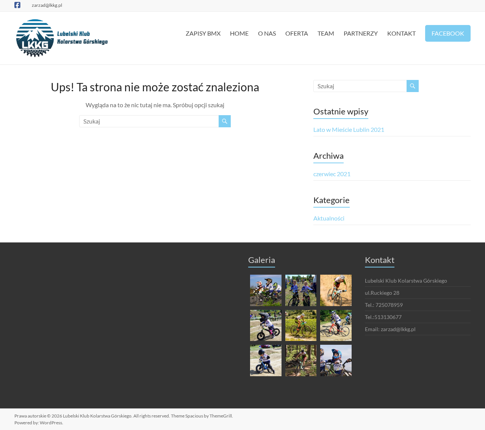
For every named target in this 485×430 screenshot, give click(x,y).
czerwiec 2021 (331, 173)
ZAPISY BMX (203, 33)
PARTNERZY (361, 33)
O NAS (267, 33)
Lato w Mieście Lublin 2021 (348, 129)
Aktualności (328, 218)
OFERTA (296, 33)
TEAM (326, 33)
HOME (239, 33)
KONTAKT (401, 33)
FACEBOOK (448, 33)
